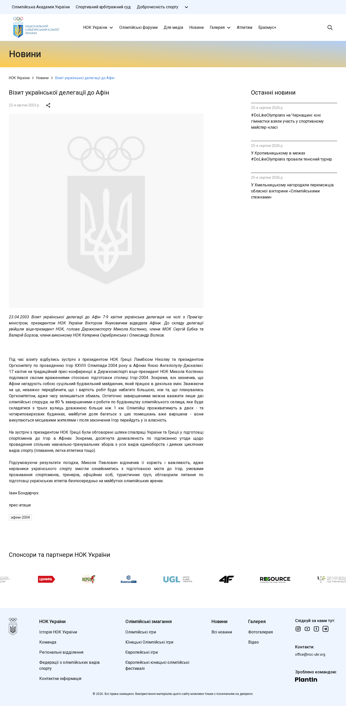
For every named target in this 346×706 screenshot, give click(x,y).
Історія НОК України (58, 632)
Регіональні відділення (61, 652)
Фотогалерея (260, 632)
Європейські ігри (141, 652)
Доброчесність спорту (157, 7)
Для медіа (173, 27)
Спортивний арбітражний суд (103, 7)
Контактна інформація (60, 678)
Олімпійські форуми (138, 27)
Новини (196, 27)
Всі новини (222, 632)
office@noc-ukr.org (310, 654)
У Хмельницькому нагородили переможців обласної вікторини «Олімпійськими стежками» (292, 191)
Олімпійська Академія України (41, 7)
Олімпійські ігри (140, 632)
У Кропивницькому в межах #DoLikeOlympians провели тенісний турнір (291, 156)
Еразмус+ (267, 27)
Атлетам (244, 27)
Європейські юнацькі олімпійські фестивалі (157, 665)
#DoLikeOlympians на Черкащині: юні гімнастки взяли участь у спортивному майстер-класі (287, 121)
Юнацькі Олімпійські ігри (149, 642)
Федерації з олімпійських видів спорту (69, 665)
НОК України (95, 27)
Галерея (217, 27)
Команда (47, 642)
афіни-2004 (20, 517)
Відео (253, 642)
